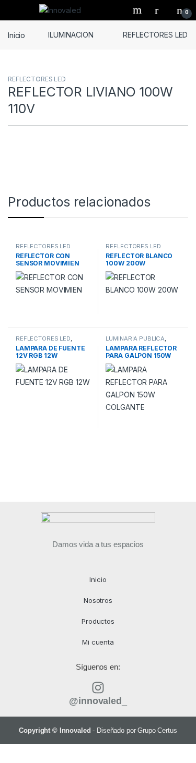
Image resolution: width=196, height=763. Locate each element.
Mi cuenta (98, 642)
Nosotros (98, 600)
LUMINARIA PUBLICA (135, 338)
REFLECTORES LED (155, 34)
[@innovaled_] (98, 687)
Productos (98, 621)
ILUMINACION (70, 34)
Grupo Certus (157, 730)
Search (138, 10)
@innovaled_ (97, 701)
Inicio (16, 34)
